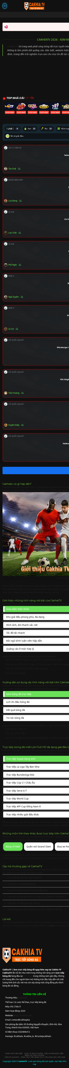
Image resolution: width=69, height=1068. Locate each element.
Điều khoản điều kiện (53, 1053)
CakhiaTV (12, 46)
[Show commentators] (19, 169)
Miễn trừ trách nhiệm (34, 1055)
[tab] (12, 129)
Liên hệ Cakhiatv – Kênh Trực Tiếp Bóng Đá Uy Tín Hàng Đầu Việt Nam (35, 1057)
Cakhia (51, 925)
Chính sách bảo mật (14, 1053)
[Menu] (5, 5)
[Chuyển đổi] (5, 878)
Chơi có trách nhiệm (33, 1053)
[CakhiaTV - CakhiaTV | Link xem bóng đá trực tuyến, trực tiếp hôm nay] (34, 6)
